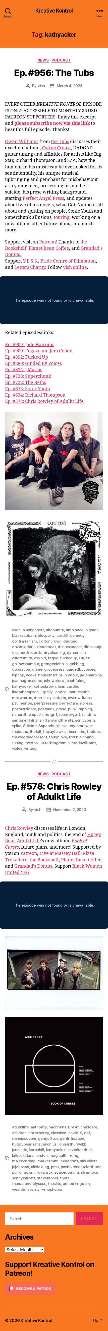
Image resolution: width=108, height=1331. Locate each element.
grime (37, 669)
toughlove (58, 737)
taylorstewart (82, 725)
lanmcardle (68, 686)
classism (58, 1132)
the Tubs (60, 142)
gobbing (76, 663)
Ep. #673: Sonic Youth (27, 389)
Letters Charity (29, 267)
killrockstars (23, 1155)
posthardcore (24, 709)
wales (17, 748)
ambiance (74, 629)
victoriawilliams (82, 742)
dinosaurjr (92, 646)
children (19, 1132)
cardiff (62, 635)
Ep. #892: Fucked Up (26, 357)
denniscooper (70, 646)
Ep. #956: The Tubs (54, 72)
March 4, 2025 (70, 85)
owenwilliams (80, 697)
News (43, 60)
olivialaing (40, 1166)
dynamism (76, 652)
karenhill (36, 1149)
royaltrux (44, 1172)
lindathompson (25, 691)
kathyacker (22, 686)
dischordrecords (27, 652)
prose (61, 709)
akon (16, 629)
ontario (59, 697)
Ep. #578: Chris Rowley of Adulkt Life (44, 401)
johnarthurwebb (72, 1144)
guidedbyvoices (80, 669)
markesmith (79, 691)
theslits (54, 1183)
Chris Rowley (19, 828)
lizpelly (46, 691)
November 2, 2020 (69, 809)
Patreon (47, 242)
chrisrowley (38, 1132)
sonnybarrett (23, 1178)
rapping (85, 709)
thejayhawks (54, 731)
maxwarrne (22, 697)
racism (29, 1172)
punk (72, 709)
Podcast (61, 60)
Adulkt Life (29, 841)
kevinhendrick (80, 1149)
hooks (31, 675)
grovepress (54, 669)
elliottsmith (22, 658)
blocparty (46, 635)
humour (71, 675)
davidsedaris (23, 646)
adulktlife (20, 1127)
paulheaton (22, 703)
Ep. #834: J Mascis (23, 370)
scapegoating (67, 1172)
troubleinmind (81, 737)
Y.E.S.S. (30, 261)
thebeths (20, 731)
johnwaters (54, 680)
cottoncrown (50, 641)
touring (62, 217)
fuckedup (68, 658)
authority (39, 1127)
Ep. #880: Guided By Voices (33, 363)
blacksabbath (24, 635)
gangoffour (48, 1138)
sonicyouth (85, 720)
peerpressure (46, 703)
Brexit (73, 1127)
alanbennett (33, 629)
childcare (88, 1127)
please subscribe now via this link (52, 123)
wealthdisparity (25, 1189)
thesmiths (76, 731)
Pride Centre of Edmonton (68, 261)
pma (55, 1166)
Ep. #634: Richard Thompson (35, 395)
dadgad (70, 641)
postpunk (46, 709)
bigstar (91, 629)
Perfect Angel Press (43, 198)
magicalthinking (63, 1155)
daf (87, 1132)
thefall (35, 731)
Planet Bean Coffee (49, 248)
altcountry (55, 629)
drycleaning (54, 652)
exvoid (40, 658)
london (61, 691)
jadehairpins (91, 675)
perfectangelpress (75, 703)
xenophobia (51, 1189)
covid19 (75, 1132)
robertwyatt (69, 714)
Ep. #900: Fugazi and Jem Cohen (39, 351)
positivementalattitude (81, 1166)
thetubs (93, 731)
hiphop (18, 675)
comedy (77, 635)
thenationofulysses (29, 1183)
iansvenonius (45, 1144)
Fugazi (84, 658)
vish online (75, 267)
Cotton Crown (56, 148)
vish (41, 85)
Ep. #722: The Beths (25, 383)
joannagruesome (27, 680)
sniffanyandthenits (56, 720)
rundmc (89, 714)
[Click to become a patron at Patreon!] (54, 1289)
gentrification (72, 1138)
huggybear (21, 1144)
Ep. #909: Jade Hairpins (29, 345)
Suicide (29, 725)
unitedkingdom (53, 742)
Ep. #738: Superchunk (28, 376)
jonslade (19, 1149)
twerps (31, 742)
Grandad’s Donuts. (33, 866)
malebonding (23, 1161)
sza (65, 725)
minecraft (69, 1161)
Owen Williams (21, 142)
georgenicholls (54, 663)
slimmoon (89, 1172)
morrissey (42, 697)
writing (30, 748)
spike (16, 725)
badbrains (57, 1127)
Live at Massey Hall (60, 853)
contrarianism (24, 641)
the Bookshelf (44, 860)
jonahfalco (75, 680)
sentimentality (24, 720)
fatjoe (53, 658)
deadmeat (46, 646)
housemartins (50, 675)
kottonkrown (45, 686)
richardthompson (27, 714)
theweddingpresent (29, 737)
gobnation (21, 669)
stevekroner (47, 1178)
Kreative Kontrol (54, 10)
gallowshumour (25, 663)
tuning (17, 742)
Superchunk (49, 725)
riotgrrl (51, 714)
